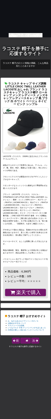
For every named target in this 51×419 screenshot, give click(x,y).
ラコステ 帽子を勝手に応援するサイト (25, 51)
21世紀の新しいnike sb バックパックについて (26, 330)
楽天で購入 (28, 292)
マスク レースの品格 (16, 325)
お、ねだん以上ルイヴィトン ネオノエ (23, 321)
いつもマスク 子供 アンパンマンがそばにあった (27, 328)
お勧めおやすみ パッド (17, 323)
